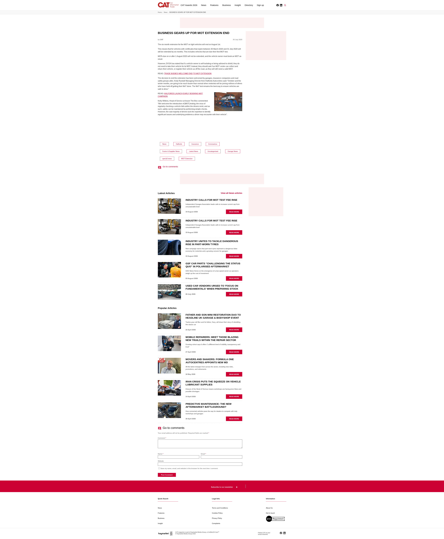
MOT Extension (187, 158)
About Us (269, 508)
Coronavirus (212, 144)
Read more (235, 212)
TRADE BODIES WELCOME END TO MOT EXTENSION (187, 74)
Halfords (179, 144)
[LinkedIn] (281, 5)
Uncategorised (213, 151)
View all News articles (231, 193)
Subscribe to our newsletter (222, 487)
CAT (161, 39)
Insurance (195, 144)
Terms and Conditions (220, 508)
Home (160, 12)
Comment (162, 438)
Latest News (193, 151)
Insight (238, 5)
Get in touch (270, 513)
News (203, 5)
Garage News (233, 151)
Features (214, 5)
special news (167, 158)
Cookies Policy (217, 513)
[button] (285, 5)
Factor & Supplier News (171, 151)
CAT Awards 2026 (189, 5)
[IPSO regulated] (276, 519)
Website (161, 461)
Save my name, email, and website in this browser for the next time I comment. (189, 468)
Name (160, 454)
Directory (249, 5)
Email (203, 454)
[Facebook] (277, 5)
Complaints (216, 523)
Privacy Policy (217, 518)
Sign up (260, 5)
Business (226, 5)
